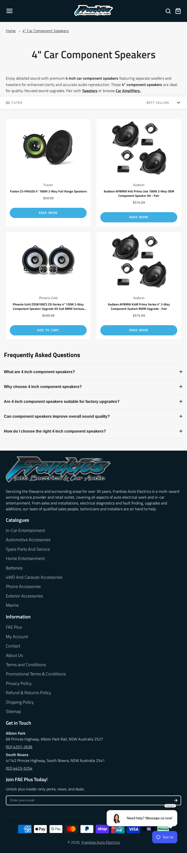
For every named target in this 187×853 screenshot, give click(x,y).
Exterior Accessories (24, 596)
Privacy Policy (19, 683)
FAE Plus (14, 627)
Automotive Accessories (28, 540)
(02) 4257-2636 (19, 747)
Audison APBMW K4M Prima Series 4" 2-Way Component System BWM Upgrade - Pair (138, 285)
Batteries (14, 568)
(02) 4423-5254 (19, 768)
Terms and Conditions (26, 665)
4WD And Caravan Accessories (34, 577)
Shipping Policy (20, 702)
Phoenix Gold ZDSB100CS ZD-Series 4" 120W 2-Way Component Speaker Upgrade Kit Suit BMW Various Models (48, 285)
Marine (12, 605)
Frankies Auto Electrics (101, 842)
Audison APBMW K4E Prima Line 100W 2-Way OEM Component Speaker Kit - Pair (138, 172)
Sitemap (13, 711)
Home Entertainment (25, 558)
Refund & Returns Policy (28, 693)
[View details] (58, 469)
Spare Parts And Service (28, 549)
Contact (13, 646)
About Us (14, 655)
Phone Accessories (23, 586)
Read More (48, 212)
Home (11, 31)
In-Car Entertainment (25, 530)
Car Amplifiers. (128, 91)
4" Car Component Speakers (45, 31)
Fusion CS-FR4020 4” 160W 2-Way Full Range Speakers (48, 172)
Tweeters (89, 91)
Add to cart (48, 330)
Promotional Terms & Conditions (36, 674)
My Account (17, 637)
